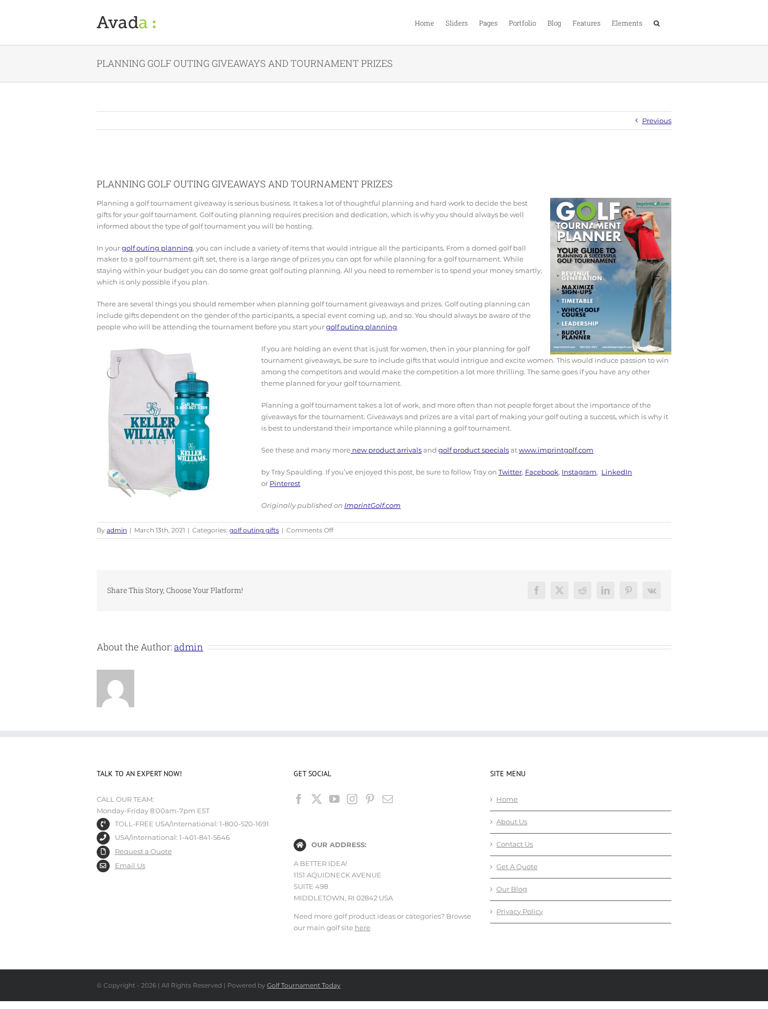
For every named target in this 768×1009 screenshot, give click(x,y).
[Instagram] (352, 799)
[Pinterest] (370, 799)
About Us (511, 821)
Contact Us (514, 844)
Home (507, 799)
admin (117, 530)
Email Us (130, 865)
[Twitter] (316, 799)
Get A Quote (517, 866)
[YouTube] (334, 799)
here (362, 927)
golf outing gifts (254, 530)
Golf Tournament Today (304, 985)
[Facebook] (299, 799)
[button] (657, 22)
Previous (656, 120)
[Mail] (387, 799)
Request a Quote (143, 851)
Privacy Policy (519, 911)
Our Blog (511, 889)
